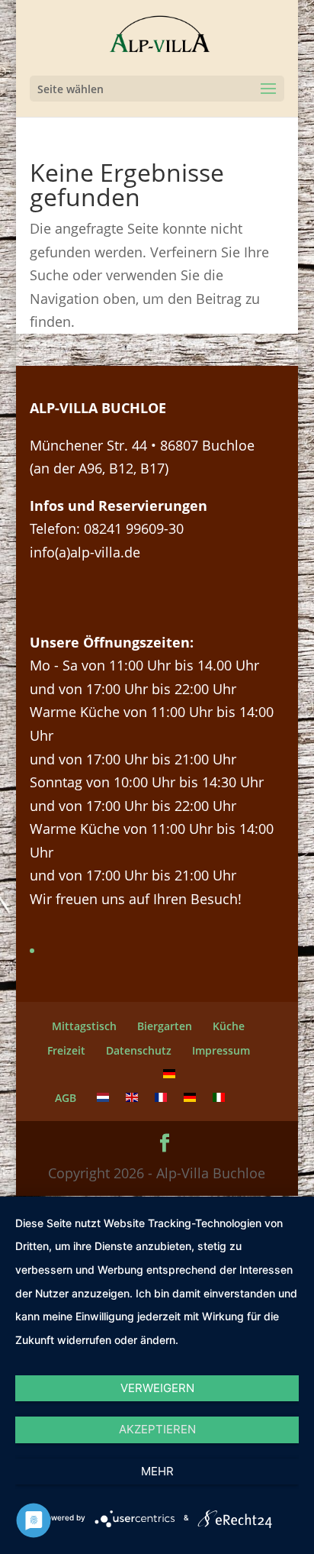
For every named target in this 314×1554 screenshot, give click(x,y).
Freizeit (66, 1050)
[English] (132, 1097)
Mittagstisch (84, 1026)
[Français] (161, 1097)
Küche (229, 1026)
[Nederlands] (103, 1097)
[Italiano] (219, 1097)
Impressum (221, 1050)
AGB (65, 1097)
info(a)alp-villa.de (85, 552)
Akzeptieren (157, 1429)
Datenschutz (138, 1050)
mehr (157, 1471)
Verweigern (157, 1388)
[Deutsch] (169, 1074)
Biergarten (164, 1026)
